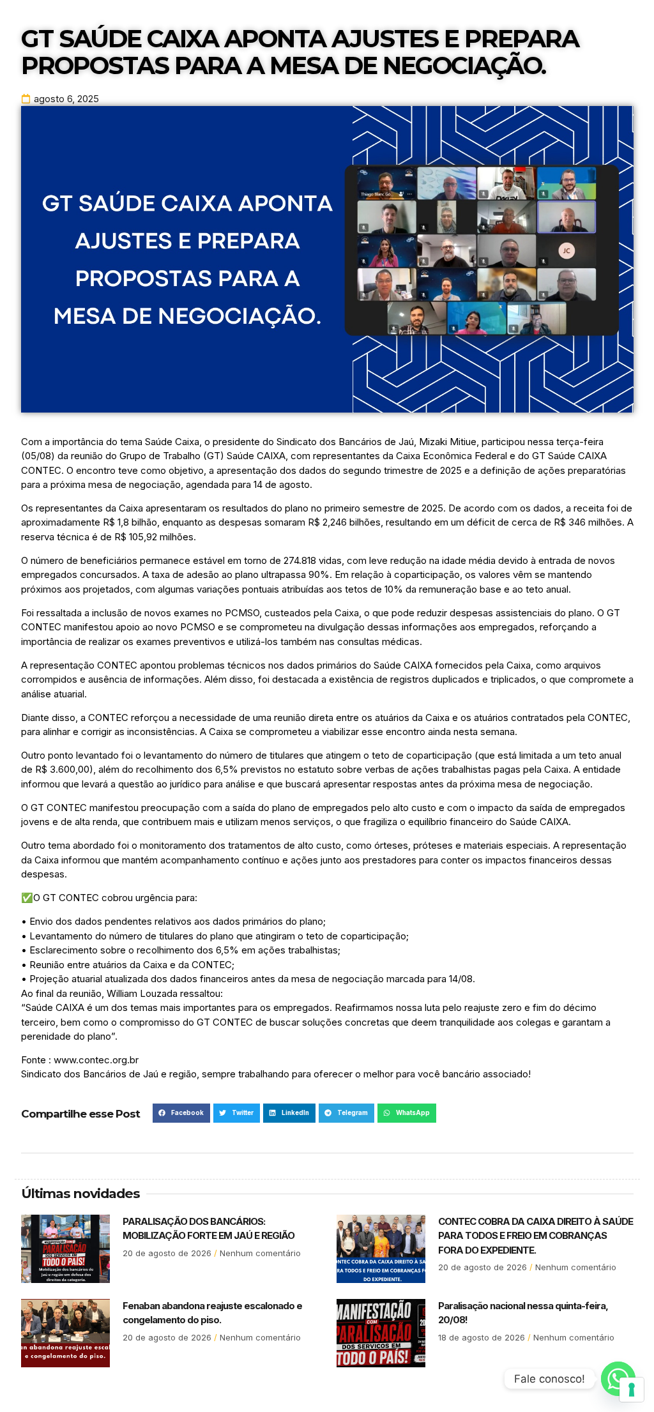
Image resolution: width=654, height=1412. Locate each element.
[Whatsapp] (618, 1379)
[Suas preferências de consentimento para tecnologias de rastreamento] (632, 1390)
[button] (181, 1113)
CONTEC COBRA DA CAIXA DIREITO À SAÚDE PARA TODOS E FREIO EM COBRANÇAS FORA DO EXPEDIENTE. (535, 1235)
